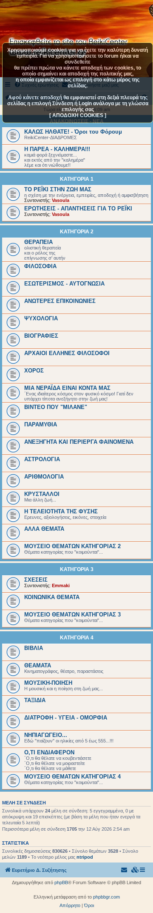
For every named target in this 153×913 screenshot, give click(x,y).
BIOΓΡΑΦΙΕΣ (41, 336)
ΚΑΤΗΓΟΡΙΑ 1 (77, 179)
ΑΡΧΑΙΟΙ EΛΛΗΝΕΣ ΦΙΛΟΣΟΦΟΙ (67, 353)
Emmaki (61, 585)
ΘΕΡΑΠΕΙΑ (38, 242)
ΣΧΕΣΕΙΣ (36, 580)
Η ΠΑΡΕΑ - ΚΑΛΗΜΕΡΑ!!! (57, 149)
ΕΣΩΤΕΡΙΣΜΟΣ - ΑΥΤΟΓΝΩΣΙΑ (64, 283)
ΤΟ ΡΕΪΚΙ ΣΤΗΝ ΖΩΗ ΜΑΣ (57, 189)
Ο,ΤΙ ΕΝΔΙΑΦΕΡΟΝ (49, 752)
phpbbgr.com (106, 896)
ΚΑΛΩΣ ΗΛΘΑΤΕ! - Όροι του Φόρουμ (73, 132)
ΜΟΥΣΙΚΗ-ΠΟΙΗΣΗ (48, 683)
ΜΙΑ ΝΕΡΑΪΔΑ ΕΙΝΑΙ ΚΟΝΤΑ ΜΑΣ (67, 388)
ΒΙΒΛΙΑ (33, 648)
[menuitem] (135, 870)
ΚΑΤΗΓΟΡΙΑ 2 (77, 232)
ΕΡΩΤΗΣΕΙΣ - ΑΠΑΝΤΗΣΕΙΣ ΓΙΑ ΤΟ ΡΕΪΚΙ (78, 208)
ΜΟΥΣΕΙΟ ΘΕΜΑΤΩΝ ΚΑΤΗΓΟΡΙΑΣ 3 (72, 614)
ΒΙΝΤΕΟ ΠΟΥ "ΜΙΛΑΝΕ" (55, 407)
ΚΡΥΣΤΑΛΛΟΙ (42, 494)
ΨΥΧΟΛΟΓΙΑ (41, 318)
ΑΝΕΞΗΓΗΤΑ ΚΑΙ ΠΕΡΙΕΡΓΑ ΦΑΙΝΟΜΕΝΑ (78, 442)
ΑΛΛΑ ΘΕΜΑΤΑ (44, 529)
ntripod (84, 857)
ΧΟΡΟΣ (34, 370)
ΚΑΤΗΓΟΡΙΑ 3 (77, 569)
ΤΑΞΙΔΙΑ (34, 700)
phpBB (61, 882)
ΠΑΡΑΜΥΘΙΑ (40, 424)
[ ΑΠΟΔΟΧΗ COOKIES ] (77, 115)
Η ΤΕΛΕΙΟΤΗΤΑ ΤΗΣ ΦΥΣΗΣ (61, 511)
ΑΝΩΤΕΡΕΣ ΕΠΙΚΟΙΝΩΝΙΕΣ (60, 301)
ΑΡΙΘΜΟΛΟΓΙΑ (44, 476)
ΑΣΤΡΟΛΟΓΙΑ (42, 459)
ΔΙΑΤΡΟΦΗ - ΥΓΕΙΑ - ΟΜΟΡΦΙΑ (65, 717)
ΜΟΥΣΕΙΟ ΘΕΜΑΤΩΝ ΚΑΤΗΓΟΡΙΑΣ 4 (72, 776)
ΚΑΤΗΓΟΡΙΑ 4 (77, 638)
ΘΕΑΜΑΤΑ (37, 665)
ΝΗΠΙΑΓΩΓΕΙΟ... (45, 735)
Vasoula (60, 200)
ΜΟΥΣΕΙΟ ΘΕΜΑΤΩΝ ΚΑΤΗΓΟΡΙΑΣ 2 (72, 546)
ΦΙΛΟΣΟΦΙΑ (40, 266)
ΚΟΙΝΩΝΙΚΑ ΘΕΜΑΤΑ (51, 597)
